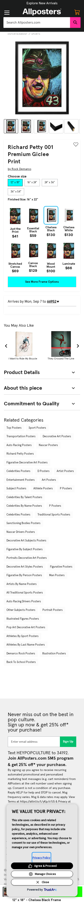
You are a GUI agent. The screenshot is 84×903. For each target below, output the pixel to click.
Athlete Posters (43, 488)
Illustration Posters (54, 653)
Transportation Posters (21, 436)
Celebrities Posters (18, 471)
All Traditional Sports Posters (24, 592)
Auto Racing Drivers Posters (23, 601)
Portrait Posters (52, 610)
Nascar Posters (48, 445)
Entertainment (18, 34)
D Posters (43, 471)
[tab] (15, 182)
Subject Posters (16, 488)
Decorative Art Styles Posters (24, 566)
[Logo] (42, 12)
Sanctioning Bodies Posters (23, 523)
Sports (35, 34)
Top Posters (14, 428)
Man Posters (57, 575)
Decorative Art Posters (57, 436)
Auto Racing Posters (19, 445)
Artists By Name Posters (21, 584)
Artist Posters (65, 471)
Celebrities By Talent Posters (24, 497)
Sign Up (68, 741)
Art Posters (49, 480)
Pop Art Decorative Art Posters (25, 627)
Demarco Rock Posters (20, 653)
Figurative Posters (61, 566)
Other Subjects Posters (20, 610)
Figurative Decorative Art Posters (27, 462)
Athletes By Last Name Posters (25, 644)
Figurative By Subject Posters (24, 549)
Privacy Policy (41, 857)
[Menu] (6, 12)
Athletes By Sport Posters (22, 636)
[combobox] (36, 22)
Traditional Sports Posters (53, 514)
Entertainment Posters (20, 480)
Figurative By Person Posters (24, 575)
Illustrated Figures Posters (22, 619)
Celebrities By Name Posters (24, 506)
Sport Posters (37, 428)
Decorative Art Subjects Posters (26, 540)
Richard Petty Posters (20, 453)
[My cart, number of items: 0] (77, 12)
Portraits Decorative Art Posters (26, 558)
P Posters (66, 488)
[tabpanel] (42, 239)
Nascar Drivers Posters (20, 532)
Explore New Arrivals (42, 3)
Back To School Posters (21, 662)
